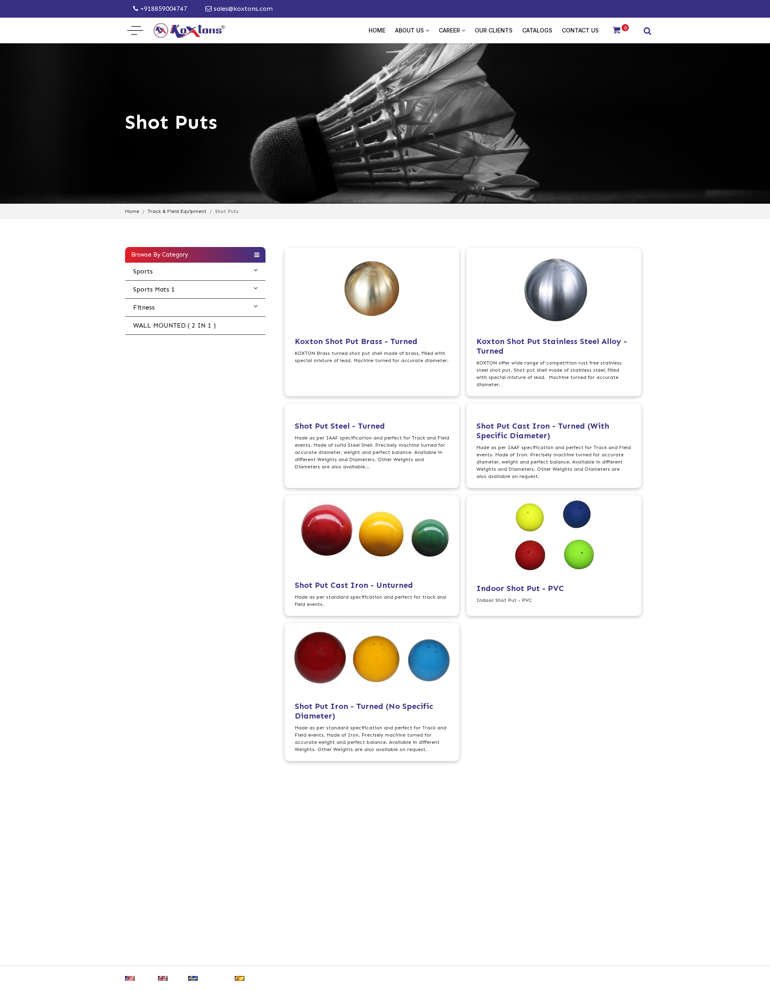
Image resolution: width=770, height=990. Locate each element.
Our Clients (494, 30)
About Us (410, 30)
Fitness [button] (144, 307)
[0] (617, 30)
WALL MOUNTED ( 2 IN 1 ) (174, 325)
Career (450, 30)
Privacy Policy (298, 952)
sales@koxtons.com (242, 8)
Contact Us (580, 30)
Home (377, 30)
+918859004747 (162, 8)
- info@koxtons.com (440, 903)
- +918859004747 (434, 856)
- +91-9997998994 (435, 872)
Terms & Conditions (368, 952)
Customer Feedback (446, 952)
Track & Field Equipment (177, 211)
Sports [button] (143, 271)
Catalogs (537, 30)
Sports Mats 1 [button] (154, 289)
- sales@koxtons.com (441, 888)
